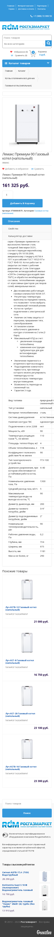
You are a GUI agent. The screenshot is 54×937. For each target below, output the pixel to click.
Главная (10, 6)
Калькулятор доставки (20, 235)
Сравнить (21, 55)
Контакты (42, 9)
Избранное (21, 51)
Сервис (12, 9)
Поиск (27, 813)
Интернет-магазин (26, 6)
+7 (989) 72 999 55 (42, 16)
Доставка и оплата (26, 9)
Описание (14, 221)
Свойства (13, 228)
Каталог (21, 70)
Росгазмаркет (29, 921)
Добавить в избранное (16, 168)
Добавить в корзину (22, 203)
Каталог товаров (19, 63)
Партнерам (42, 6)
